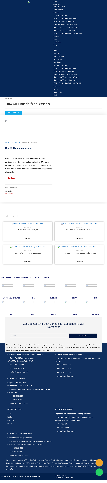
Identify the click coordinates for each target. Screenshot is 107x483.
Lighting (17, 142)
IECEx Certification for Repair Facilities (68, 33)
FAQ (55, 45)
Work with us (58, 10)
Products (56, 36)
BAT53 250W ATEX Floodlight (28, 230)
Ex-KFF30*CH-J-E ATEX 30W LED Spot (79, 230)
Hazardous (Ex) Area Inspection (65, 30)
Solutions (57, 13)
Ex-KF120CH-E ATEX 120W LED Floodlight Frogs (79, 253)
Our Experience (59, 7)
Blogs (55, 39)
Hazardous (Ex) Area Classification (66, 27)
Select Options (14, 113)
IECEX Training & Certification (65, 21)
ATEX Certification (60, 15)
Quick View (39, 223)
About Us (57, 4)
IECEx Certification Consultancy (65, 18)
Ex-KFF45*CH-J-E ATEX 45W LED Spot (28, 253)
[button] (80, 47)
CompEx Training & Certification (65, 24)
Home (55, 1)
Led (12, 142)
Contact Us (57, 42)
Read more (27, 238)
